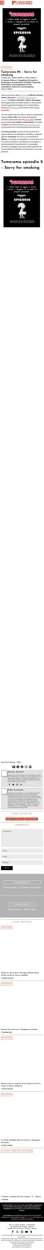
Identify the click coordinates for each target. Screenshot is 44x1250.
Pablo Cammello (31, 78)
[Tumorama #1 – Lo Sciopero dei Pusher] (22, 885)
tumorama (32, 819)
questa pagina (29, 1217)
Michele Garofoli (18, 78)
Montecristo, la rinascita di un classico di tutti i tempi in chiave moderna (21, 1085)
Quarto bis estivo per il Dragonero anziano (19, 1029)
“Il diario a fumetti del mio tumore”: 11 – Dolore (21, 1196)
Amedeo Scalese (8, 978)
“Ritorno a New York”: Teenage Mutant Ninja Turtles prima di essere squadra (20, 974)
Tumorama (6, 67)
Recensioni (6, 927)
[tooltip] (13, 766)
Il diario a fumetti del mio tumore (17, 1151)
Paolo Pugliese (8, 1089)
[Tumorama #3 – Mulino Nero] (22, 907)
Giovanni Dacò (7, 1032)
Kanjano (5, 1199)
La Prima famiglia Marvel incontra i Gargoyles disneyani (20, 1141)
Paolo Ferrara (8, 1145)
